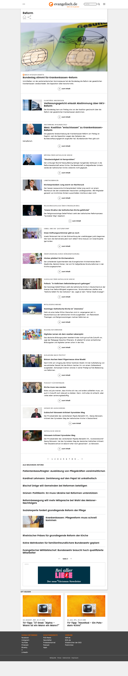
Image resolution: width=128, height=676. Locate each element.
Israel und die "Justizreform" (56, 228)
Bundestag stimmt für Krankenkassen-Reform (50, 77)
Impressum (74, 658)
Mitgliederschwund (52, 304)
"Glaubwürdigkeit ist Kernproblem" (59, 159)
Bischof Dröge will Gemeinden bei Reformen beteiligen (55, 486)
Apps (45, 647)
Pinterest (25, 645)
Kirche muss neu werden (55, 387)
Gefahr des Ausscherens (54, 408)
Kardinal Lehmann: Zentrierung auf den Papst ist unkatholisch (60, 478)
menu (24, 4)
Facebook (25, 638)
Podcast (46, 645)
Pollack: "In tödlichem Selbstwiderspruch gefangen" (67, 283)
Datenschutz (66, 658)
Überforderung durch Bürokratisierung (61, 254)
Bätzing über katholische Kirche (58, 155)
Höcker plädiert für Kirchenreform (59, 258)
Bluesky (24, 647)
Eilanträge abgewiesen (54, 100)
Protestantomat (49, 642)
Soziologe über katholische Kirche (59, 279)
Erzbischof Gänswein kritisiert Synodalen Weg (64, 412)
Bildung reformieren (53, 330)
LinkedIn (25, 652)
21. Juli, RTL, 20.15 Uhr (76, 620)
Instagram (25, 640)
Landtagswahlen (51, 180)
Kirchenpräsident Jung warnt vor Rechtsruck (64, 185)
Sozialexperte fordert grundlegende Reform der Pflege (54, 510)
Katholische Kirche (52, 431)
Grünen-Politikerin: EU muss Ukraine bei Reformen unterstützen (60, 493)
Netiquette (53, 658)
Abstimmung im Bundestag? (55, 125)
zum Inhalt (66, 89)
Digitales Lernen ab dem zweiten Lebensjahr (63, 334)
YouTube (25, 642)
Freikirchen (69, 645)
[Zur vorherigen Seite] (49, 459)
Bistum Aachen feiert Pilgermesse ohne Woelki (65, 359)
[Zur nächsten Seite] (82, 459)
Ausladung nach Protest (55, 355)
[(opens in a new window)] (64, 575)
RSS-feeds (47, 638)
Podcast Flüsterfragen (54, 383)
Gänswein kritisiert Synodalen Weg (59, 435)
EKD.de (68, 640)
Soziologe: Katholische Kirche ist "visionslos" (64, 309)
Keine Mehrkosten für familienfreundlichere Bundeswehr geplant (61, 543)
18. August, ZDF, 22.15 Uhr (34, 620)
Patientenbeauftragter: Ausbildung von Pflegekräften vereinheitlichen (64, 471)
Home (24, 17)
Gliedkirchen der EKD (73, 642)
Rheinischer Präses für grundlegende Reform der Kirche (55, 535)
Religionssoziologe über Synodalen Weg (61, 206)
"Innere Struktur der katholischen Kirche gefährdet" (67, 210)
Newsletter (47, 640)
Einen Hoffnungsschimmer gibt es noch (61, 233)
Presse (59, 658)
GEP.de (67, 638)
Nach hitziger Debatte (34, 75)
